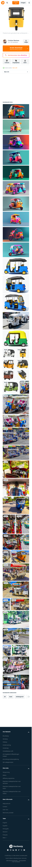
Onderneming (7, 849)
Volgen (26, 42)
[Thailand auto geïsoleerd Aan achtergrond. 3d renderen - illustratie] (9, 355)
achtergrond (19, 801)
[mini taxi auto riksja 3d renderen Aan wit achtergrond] (16, 268)
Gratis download (16, 48)
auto (10, 801)
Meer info (6, 73)
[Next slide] (25, 801)
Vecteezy (5, 843)
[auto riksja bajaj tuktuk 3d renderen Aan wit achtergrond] (16, 340)
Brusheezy (6, 840)
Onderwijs (6, 852)
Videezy (5, 846)
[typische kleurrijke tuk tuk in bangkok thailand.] (7, 435)
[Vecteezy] (2, 2)
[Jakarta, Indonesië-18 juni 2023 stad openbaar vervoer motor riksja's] (16, 769)
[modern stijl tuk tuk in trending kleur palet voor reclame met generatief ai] (16, 113)
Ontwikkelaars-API (8, 855)
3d (5, 801)
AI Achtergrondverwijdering (11, 863)
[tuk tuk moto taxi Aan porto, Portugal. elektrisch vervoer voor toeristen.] (16, 322)
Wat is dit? (14, 68)
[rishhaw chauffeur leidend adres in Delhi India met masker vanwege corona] (16, 786)
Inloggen (23, 2)
